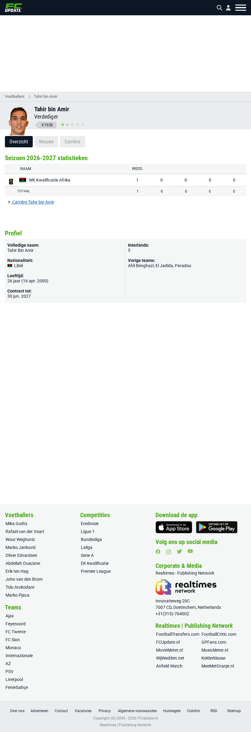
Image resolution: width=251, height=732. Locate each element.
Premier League (96, 571)
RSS (214, 711)
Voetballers (14, 96)
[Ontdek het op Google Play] (217, 527)
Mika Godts (16, 523)
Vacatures (83, 711)
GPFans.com (213, 642)
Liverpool (14, 679)
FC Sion (13, 639)
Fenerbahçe (17, 687)
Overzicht (18, 142)
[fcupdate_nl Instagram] (168, 552)
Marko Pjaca (17, 595)
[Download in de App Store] (173, 527)
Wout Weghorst (20, 539)
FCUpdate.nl (168, 642)
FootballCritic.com (218, 634)
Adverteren (39, 711)
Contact (61, 711)
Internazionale (19, 655)
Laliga (86, 547)
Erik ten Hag (17, 571)
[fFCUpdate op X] (179, 551)
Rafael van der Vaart (25, 531)
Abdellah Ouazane (23, 563)
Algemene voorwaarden (137, 711)
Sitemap (234, 711)
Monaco (13, 647)
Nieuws (46, 142)
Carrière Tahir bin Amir (32, 202)
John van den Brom (24, 579)
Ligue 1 (88, 531)
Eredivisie (90, 523)
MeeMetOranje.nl (217, 666)
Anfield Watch (169, 666)
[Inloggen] (226, 8)
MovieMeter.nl (169, 650)
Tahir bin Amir (45, 96)
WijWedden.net (170, 658)
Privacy (105, 711)
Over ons (17, 711)
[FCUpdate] (13, 7)
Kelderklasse (213, 658)
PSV (9, 671)
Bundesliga (91, 539)
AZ (8, 663)
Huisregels (172, 711)
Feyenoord (16, 623)
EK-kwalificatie (95, 563)
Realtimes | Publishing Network (125, 725)
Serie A (87, 555)
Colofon (193, 711)
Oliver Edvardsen (21, 555)
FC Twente (16, 631)
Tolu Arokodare (20, 587)
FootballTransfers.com (177, 634)
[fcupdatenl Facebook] (158, 552)
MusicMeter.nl (214, 650)
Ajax (10, 615)
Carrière (73, 142)
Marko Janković (21, 547)
